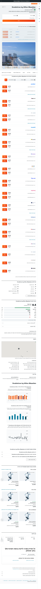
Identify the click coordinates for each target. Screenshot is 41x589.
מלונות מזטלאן (5, 580)
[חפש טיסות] (39, 7)
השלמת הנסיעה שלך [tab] (31, 554)
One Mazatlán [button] (16, 502)
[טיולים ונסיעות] (39, 19)
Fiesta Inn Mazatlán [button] (15, 481)
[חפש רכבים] (39, 11)
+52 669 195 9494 (32, 12)
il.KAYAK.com (34, 580)
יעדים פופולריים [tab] (23, 554)
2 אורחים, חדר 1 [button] (32, 18)
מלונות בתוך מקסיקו (19, 580)
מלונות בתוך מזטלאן (16, 560)
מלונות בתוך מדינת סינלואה (12, 580)
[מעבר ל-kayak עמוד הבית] (34, 3)
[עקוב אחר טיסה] (39, 16)
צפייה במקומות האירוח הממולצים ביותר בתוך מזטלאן (10, 509)
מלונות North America (25, 580)
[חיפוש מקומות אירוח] (39, 9)
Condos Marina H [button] (33, 481)
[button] (1, 1)
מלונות (30, 580)
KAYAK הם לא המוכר (31, 571)
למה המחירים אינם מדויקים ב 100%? (29, 575)
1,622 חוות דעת (27, 9)
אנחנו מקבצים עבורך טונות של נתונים (29, 573)
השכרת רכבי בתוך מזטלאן (30, 560)
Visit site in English (17, 1)
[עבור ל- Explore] (39, 14)
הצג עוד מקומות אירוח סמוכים (6, 469)
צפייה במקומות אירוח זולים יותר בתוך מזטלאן (9, 489)
